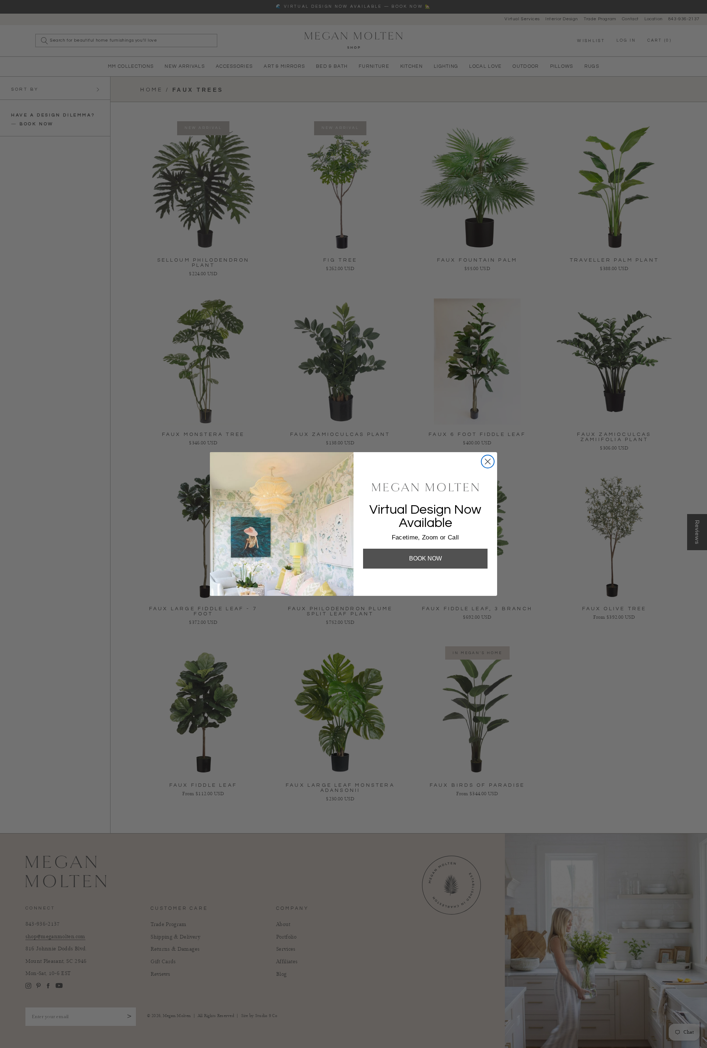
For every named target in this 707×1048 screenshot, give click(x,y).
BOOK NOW (425, 558)
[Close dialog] (487, 461)
